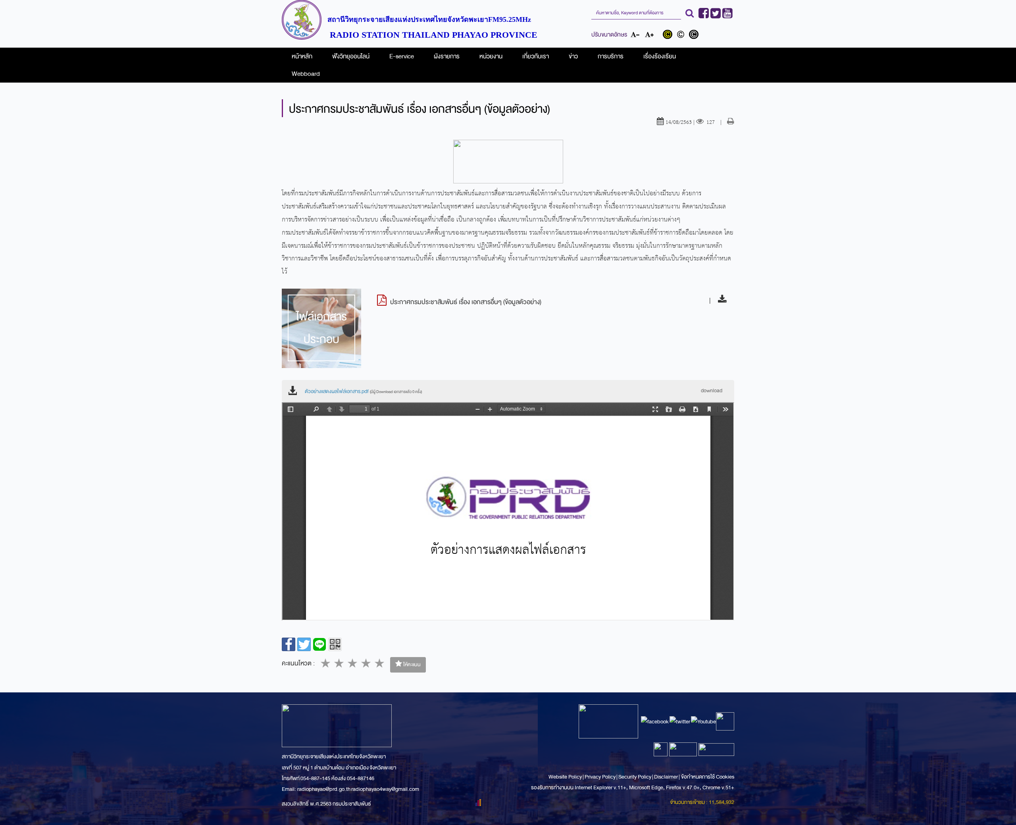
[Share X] (304, 644)
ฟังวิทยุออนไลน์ (350, 56)
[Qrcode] (335, 644)
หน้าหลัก (302, 56)
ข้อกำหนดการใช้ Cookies (707, 776)
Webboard (306, 73)
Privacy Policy (600, 776)
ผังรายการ (447, 56)
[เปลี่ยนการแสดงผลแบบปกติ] (682, 35)
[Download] (720, 300)
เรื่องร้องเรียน (659, 56)
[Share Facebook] (288, 644)
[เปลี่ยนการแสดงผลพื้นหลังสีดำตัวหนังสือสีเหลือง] (669, 35)
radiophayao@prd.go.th (323, 789)
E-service (401, 56)
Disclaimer (666, 776)
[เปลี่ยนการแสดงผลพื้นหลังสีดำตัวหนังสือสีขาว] (694, 35)
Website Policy (565, 776)
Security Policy (634, 776)
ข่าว (573, 56)
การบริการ (610, 56)
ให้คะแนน (411, 664)
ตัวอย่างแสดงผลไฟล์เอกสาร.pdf (363, 391)
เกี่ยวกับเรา (535, 56)
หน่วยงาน (490, 56)
